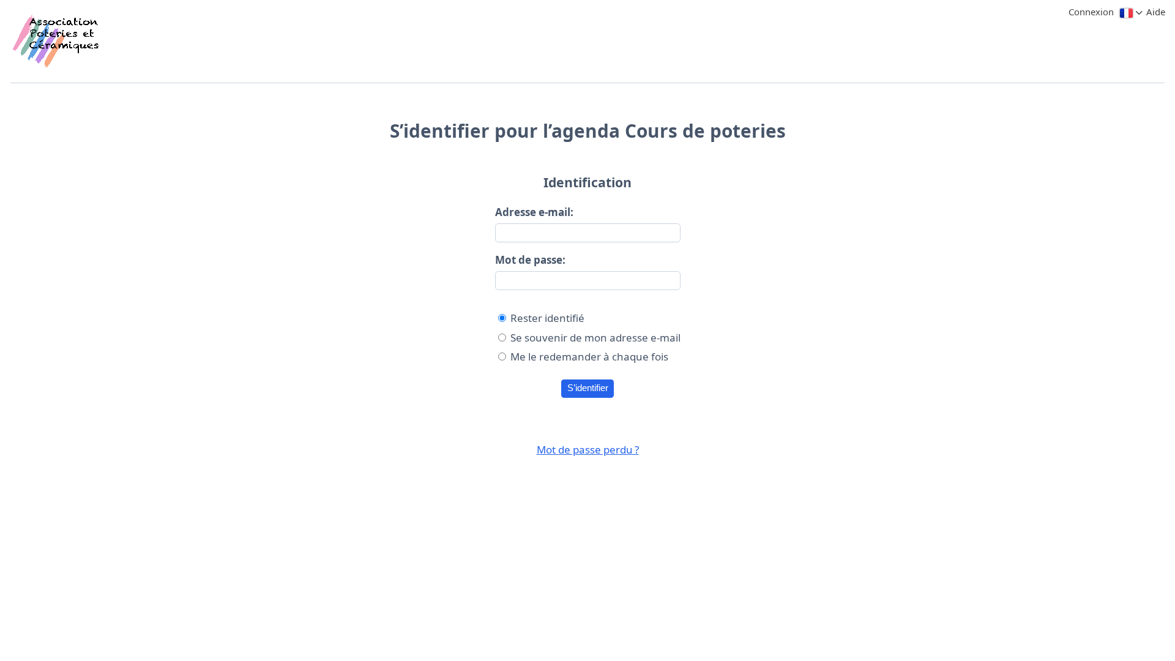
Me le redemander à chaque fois (589, 356)
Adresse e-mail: (534, 212)
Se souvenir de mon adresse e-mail (595, 337)
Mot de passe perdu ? (588, 450)
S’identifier (587, 388)
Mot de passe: (530, 260)
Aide (1155, 12)
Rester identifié (547, 318)
